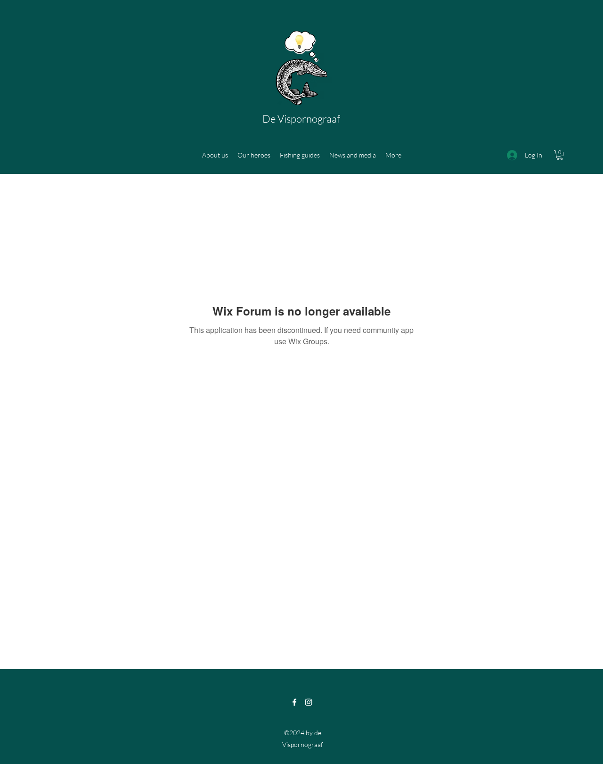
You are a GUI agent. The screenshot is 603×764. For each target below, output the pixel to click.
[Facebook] (294, 702)
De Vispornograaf (301, 118)
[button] (559, 155)
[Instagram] (308, 702)
